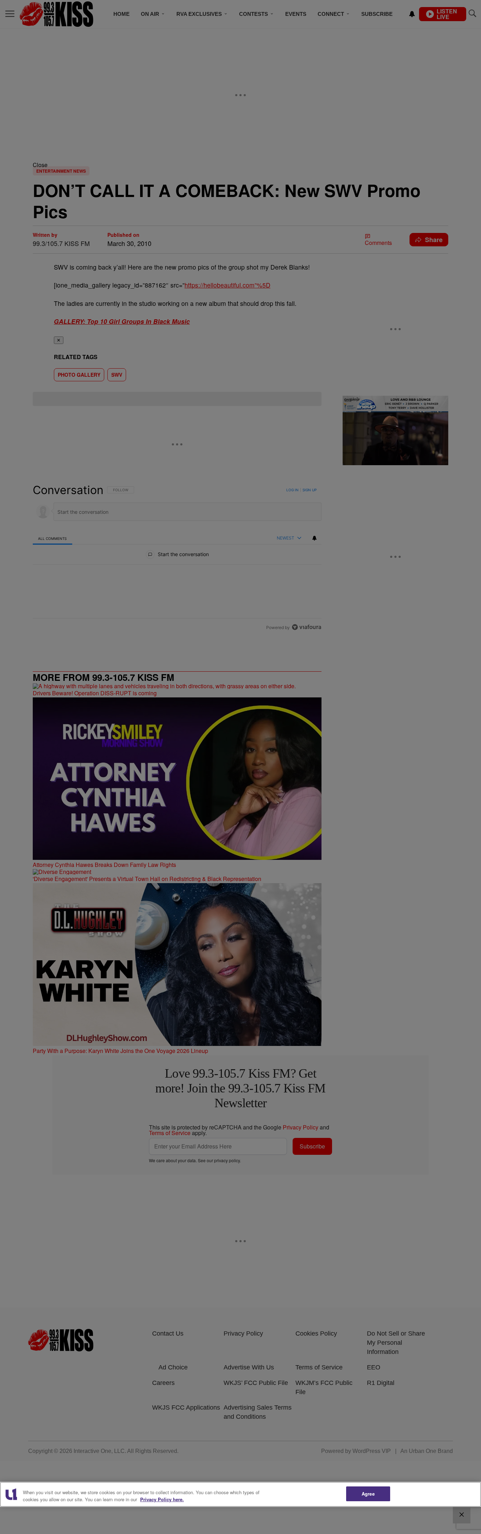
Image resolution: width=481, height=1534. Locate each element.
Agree (368, 1493)
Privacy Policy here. (162, 1499)
